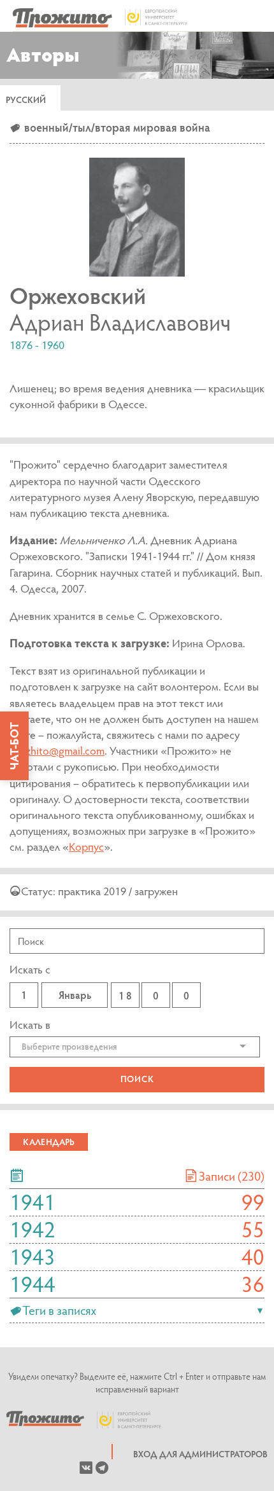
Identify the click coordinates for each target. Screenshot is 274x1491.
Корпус (86, 846)
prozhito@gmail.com (57, 750)
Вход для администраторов (200, 1454)
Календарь (49, 1142)
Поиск (137, 1079)
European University (136, 1420)
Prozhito (45, 1420)
